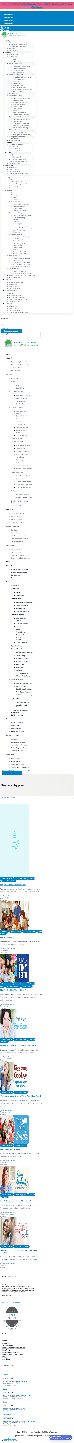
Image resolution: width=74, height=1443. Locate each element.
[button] (26, 46)
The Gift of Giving (7, 937)
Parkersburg (7, 1414)
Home (4, 797)
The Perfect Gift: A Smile (10, 1149)
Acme (5, 1402)
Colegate (6, 1374)
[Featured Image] (14, 876)
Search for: (4, 318)
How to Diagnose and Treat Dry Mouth (15, 1201)
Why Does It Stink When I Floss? (13, 885)
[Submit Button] (2, 325)
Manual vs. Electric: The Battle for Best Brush (18, 1046)
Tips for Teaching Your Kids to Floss (14, 990)
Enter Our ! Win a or (37, 5)
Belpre (5, 1389)
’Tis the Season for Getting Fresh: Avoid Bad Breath (20, 1096)
